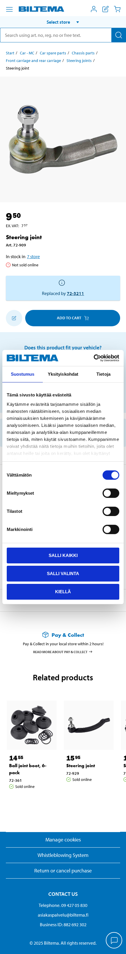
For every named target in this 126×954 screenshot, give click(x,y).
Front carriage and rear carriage (33, 60)
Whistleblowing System (63, 855)
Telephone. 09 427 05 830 (63, 905)
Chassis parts (83, 53)
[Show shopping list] (105, 9)
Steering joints (79, 60)
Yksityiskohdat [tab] (63, 374)
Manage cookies (63, 839)
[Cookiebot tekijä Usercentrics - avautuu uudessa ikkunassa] (93, 358)
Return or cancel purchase (63, 870)
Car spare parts (53, 53)
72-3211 (75, 293)
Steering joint (80, 765)
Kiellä (63, 591)
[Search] (118, 35)
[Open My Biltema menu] (94, 9)
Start (10, 53)
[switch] (111, 493)
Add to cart (69, 317)
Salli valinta (63, 573)
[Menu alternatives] (9, 9)
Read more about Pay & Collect (60, 651)
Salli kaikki (63, 555)
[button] (63, 22)
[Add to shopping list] (14, 318)
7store (33, 256)
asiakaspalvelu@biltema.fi (63, 915)
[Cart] (117, 9)
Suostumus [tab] (23, 374)
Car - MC (27, 53)
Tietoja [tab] (103, 374)
